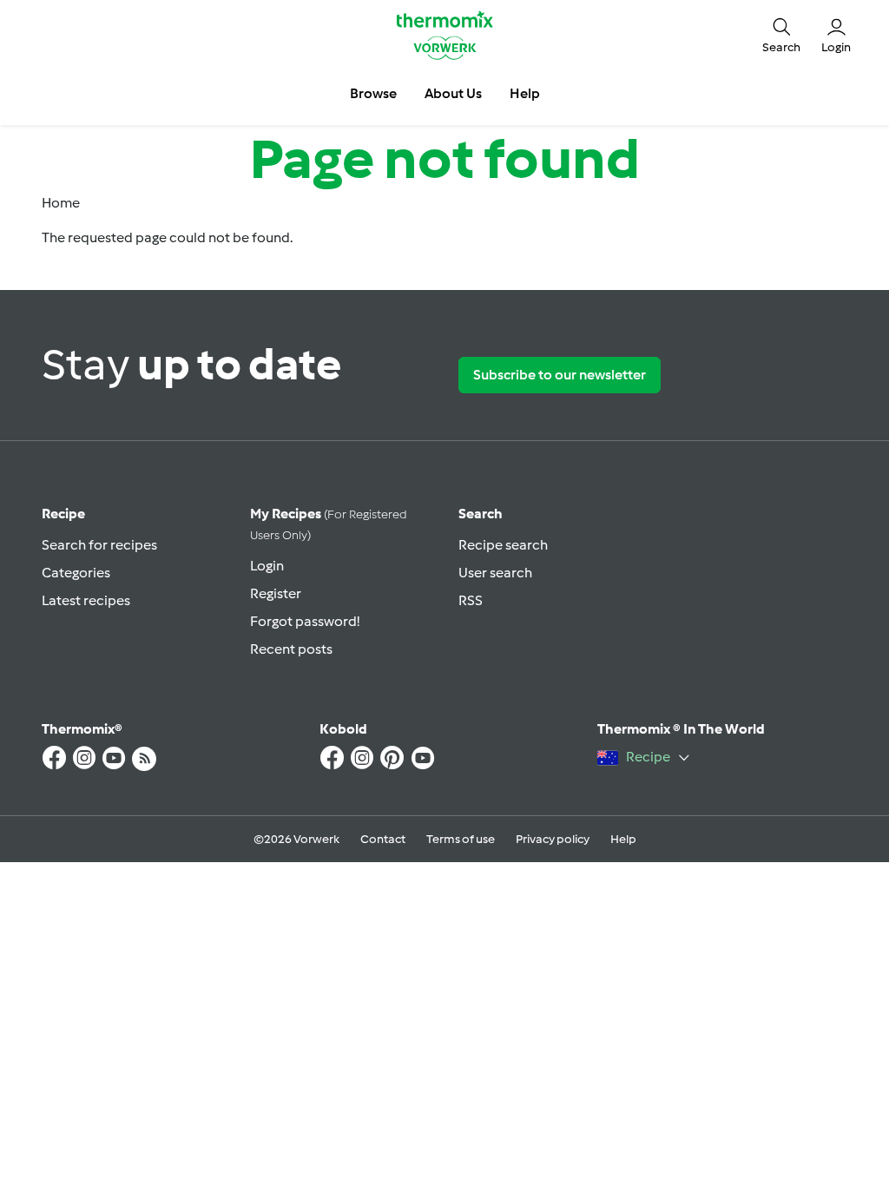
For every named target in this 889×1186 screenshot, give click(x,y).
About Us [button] (453, 93)
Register (275, 593)
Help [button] (525, 93)
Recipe (63, 513)
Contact (382, 839)
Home (61, 202)
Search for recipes (99, 545)
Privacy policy (552, 839)
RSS (470, 600)
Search (480, 513)
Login (267, 565)
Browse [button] (373, 93)
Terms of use (460, 839)
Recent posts (291, 649)
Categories (76, 572)
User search (495, 572)
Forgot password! (304, 621)
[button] (781, 35)
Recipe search (503, 545)
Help (623, 839)
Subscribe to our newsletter (559, 374)
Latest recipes (86, 600)
